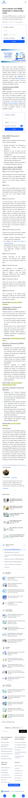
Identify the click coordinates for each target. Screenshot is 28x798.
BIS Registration (4, 772)
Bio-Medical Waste (5, 742)
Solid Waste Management (6, 751)
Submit (14, 41)
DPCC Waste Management (7, 753)
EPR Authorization (5, 756)
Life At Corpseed (18, 775)
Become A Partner (19, 765)
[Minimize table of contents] (24, 545)
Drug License (4, 779)
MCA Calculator (18, 778)
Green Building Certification (21, 744)
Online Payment (18, 780)
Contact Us (17, 768)
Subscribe (23, 731)
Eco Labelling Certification (20, 747)
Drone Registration (5, 774)
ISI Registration (4, 770)
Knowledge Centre (19, 770)
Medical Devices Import (6, 777)
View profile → (6, 488)
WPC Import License (5, 782)
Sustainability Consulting (6, 758)
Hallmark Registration (5, 767)
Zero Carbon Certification (20, 742)
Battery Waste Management (7, 748)
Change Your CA (18, 773)
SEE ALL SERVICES (14, 785)
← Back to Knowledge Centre (8, 721)
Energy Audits (18, 749)
